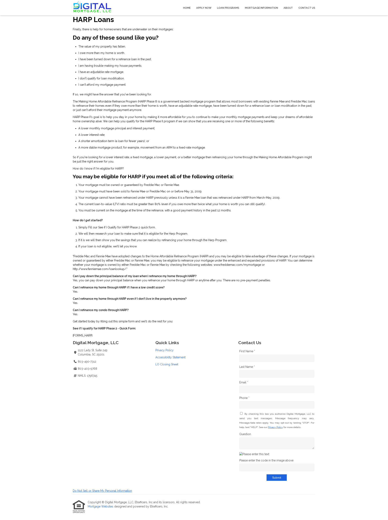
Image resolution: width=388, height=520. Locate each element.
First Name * (247, 351)
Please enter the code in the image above (266, 460)
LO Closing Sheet (166, 364)
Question (245, 434)
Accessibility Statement (170, 357)
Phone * (244, 398)
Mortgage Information (261, 7)
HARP (118, 168)
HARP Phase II (147, 101)
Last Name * (247, 366)
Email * (243, 382)
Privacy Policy (164, 350)
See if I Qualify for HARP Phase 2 (119, 227)
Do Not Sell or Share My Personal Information (102, 490)
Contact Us (306, 7)
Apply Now (203, 7)
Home (187, 7)
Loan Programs (228, 7)
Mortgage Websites (101, 506)
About (288, 7)
